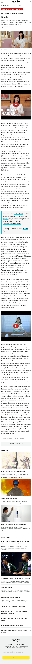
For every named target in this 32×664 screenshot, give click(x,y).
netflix (17, 438)
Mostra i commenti (16, 444)
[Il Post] (16, 1)
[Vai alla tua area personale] (30, 2)
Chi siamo (9, 644)
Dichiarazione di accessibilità (16, 648)
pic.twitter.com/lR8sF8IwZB (12, 224)
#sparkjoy (6, 219)
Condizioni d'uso (24, 646)
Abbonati (16, 658)
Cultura (4, 5)
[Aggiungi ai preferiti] (10, 28)
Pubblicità (17, 644)
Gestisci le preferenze (10, 646)
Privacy (23, 644)
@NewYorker (17, 221)
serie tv (22, 438)
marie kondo (9, 438)
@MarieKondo (18, 214)
